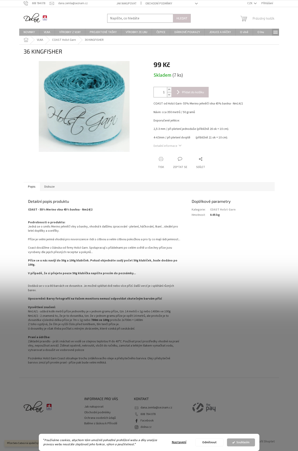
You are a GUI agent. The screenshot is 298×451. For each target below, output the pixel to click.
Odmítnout (209, 442)
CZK (250, 3)
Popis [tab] (32, 186)
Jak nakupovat (126, 4)
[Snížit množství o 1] (169, 94)
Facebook (147, 420)
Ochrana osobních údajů (100, 418)
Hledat (181, 18)
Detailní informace (165, 146)
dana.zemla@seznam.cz (156, 407)
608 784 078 (148, 414)
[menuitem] (29, 32)
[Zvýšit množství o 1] (169, 89)
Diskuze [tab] (49, 186)
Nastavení (179, 442)
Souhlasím (242, 442)
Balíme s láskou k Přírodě (100, 423)
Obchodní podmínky (158, 4)
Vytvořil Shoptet (264, 442)
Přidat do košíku (193, 92)
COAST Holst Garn (223, 209)
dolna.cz (146, 427)
